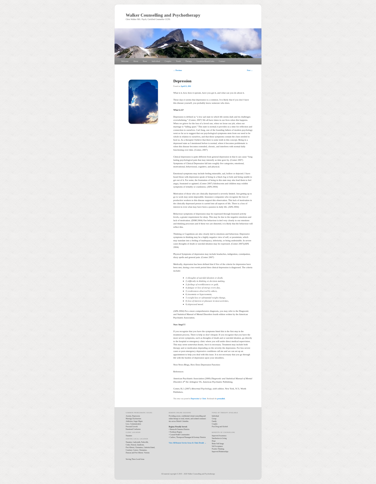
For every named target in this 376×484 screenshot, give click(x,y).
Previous (177, 70)
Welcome (125, 61)
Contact (222, 61)
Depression (195, 399)
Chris (204, 399)
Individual (156, 61)
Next (250, 70)
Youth (178, 61)
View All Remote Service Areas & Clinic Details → (187, 443)
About (135, 61)
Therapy (188, 61)
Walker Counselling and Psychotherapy (163, 15)
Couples (168, 61)
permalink (221, 399)
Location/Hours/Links (205, 61)
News (145, 61)
